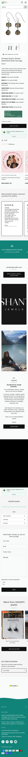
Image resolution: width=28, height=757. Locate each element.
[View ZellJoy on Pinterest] (7, 741)
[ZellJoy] (4, 2)
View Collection (14, 649)
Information (3, 706)
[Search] (25, 7)
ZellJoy (6, 746)
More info (14, 136)
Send (14, 589)
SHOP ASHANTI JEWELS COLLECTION (14, 274)
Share (5, 140)
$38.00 (12, 642)
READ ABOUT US (6, 183)
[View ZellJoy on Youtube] (15, 741)
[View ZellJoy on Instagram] (11, 741)
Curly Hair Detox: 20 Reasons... (10, 730)
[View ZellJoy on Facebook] (2, 741)
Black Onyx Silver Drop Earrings (12, 641)
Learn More (14, 426)
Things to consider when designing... (11, 736)
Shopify (10, 746)
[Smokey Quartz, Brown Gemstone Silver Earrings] (10, 47)
